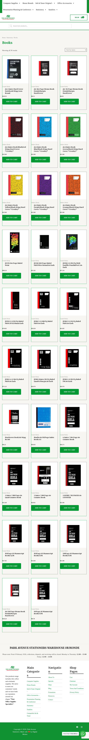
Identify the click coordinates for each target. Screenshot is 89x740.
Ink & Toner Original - (44, 3)
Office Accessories (64, 3)
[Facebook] (77, 727)
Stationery (40, 10)
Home (4, 37)
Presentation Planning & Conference (17, 10)
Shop (49, 685)
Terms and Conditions (77, 688)
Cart (71, 677)
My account (73, 685)
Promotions (51, 692)
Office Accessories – (33, 695)
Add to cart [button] (11, 101)
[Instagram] (81, 727)
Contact (50, 700)
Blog (49, 688)
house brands (28, 3)
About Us (51, 677)
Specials (50, 681)
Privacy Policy (74, 692)
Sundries (52, 10)
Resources (51, 696)
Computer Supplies (10, 3)
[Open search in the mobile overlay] (40, 26)
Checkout (73, 681)
